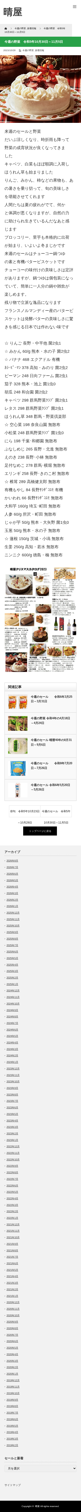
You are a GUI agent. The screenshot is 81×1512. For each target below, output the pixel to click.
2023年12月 (13, 1068)
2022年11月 (13, 1153)
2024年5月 (12, 1036)
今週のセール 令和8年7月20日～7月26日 (51, 766)
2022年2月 (12, 1211)
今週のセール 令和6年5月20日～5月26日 (50, 787)
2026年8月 (12, 860)
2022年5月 (12, 1192)
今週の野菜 (28, 50)
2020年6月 (12, 1341)
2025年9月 (12, 932)
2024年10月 (13, 1003)
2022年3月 (12, 1205)
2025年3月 (12, 971)
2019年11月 (13, 1386)
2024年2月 (12, 1055)
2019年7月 (12, 1412)
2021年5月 (12, 1270)
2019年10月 (13, 1393)
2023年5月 (12, 1114)
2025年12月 (13, 912)
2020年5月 (12, 1347)
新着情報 (39, 50)
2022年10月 (13, 1159)
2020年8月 (12, 1328)
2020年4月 (12, 1354)
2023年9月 (12, 1088)
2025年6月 (12, 951)
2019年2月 (12, 1445)
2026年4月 (12, 886)
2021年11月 (13, 1230)
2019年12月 (13, 1380)
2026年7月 (12, 867)
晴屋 (37, 1506)
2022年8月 (12, 1172)
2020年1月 (12, 1373)
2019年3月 (12, 1438)
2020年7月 (12, 1334)
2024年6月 (12, 1029)
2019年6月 (12, 1419)
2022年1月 (12, 1218)
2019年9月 (12, 1399)
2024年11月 (13, 997)
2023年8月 (12, 1094)
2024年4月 (12, 1042)
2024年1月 (12, 1062)
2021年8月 (12, 1250)
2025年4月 (12, 964)
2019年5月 (12, 1425)
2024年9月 (12, 1010)
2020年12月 (13, 1302)
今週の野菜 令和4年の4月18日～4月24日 (50, 721)
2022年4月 (12, 1198)
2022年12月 (13, 1146)
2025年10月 (13, 925)
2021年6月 (12, 1263)
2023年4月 (12, 1120)
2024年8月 (12, 1016)
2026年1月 (12, 906)
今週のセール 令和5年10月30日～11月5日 (56, 813)
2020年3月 (12, 1361)
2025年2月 (12, 977)
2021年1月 (12, 1296)
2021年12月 (13, 1224)
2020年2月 (12, 1367)
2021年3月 (12, 1282)
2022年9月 (12, 1165)
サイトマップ (12, 1485)
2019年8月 (12, 1406)
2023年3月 (12, 1127)
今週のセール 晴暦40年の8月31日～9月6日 (51, 742)
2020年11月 (13, 1308)
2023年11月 (13, 1075)
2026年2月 (12, 899)
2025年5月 (12, 958)
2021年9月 (12, 1244)
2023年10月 (13, 1081)
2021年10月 (13, 1237)
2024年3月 (12, 1049)
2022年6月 (12, 1185)
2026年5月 (12, 880)
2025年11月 (13, 919)
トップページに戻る (40, 831)
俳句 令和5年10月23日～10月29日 (25, 813)
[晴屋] (12, 12)
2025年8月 (12, 938)
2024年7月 (12, 1023)
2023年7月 (12, 1101)
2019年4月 (12, 1432)
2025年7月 (12, 945)
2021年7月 (12, 1256)
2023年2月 (12, 1133)
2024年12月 (13, 990)
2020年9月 (12, 1321)
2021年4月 (12, 1276)
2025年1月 (12, 984)
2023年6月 (12, 1107)
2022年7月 (12, 1179)
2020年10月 (13, 1315)
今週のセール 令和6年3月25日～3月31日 (51, 699)
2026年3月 (12, 893)
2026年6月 (12, 873)
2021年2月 (12, 1289)
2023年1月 (12, 1140)
